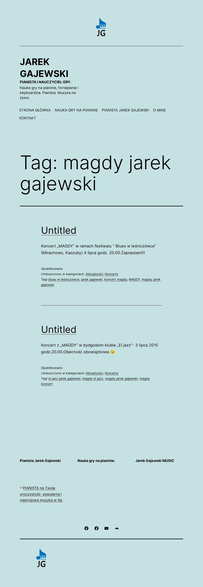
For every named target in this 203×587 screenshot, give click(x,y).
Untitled (59, 230)
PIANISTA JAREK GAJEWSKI (125, 110)
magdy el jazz (92, 378)
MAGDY (134, 279)
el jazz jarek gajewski (64, 378)
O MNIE (159, 110)
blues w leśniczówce (63, 279)
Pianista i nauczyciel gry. (45, 82)
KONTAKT (27, 118)
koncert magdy (115, 279)
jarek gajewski (91, 279)
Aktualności (94, 274)
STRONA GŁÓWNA (35, 110)
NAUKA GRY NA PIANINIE (76, 110)
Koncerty (111, 274)
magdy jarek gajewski (121, 378)
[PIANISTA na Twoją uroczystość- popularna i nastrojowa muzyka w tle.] (44, 494)
